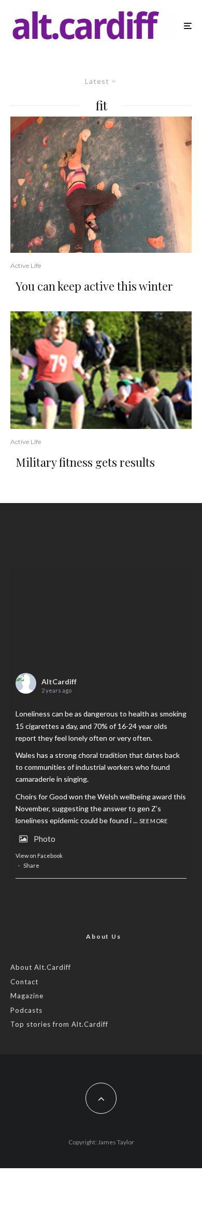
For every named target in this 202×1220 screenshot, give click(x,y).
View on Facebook (39, 855)
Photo (44, 838)
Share (31, 865)
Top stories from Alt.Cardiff (59, 1024)
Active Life (25, 265)
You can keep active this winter (94, 286)
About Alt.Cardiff (40, 967)
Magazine (27, 996)
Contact (24, 982)
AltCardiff (59, 681)
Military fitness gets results (85, 462)
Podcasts (26, 1010)
